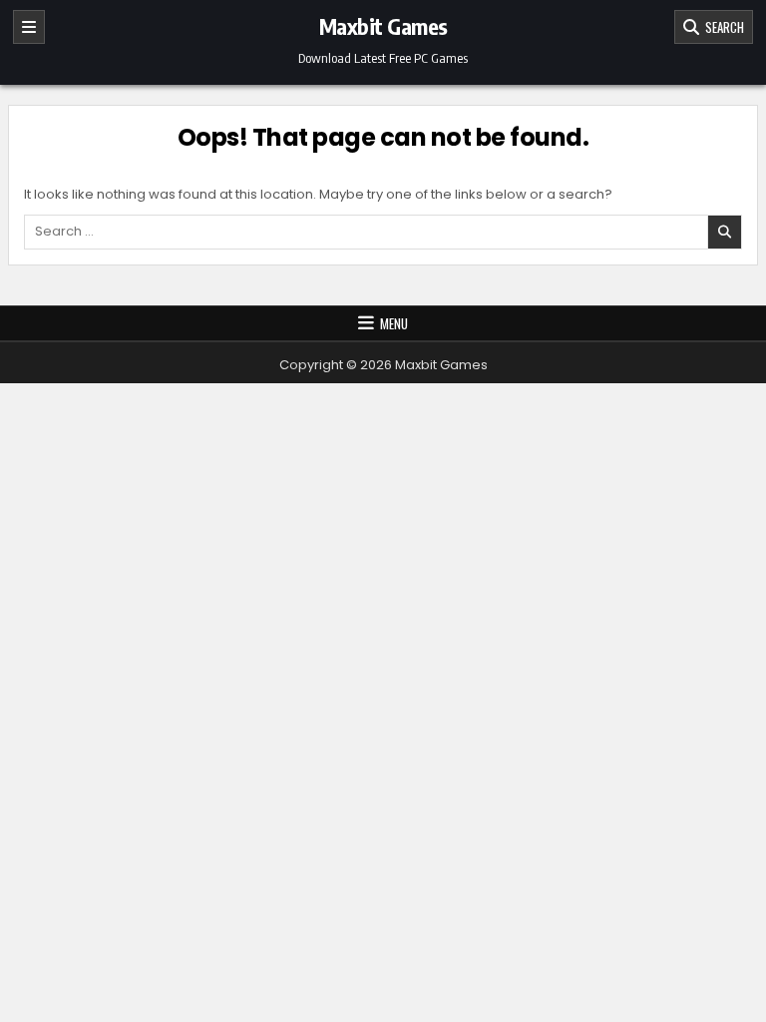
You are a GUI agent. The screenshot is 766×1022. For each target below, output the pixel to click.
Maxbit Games (383, 26)
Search (721, 27)
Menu (394, 323)
